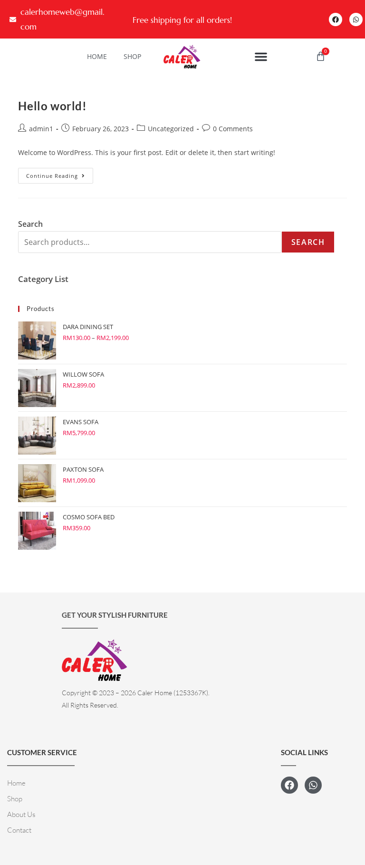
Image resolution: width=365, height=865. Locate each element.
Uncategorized (171, 128)
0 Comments (233, 128)
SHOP (132, 56)
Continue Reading (59, 173)
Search (308, 242)
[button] (261, 57)
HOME (97, 56)
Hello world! (52, 106)
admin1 (41, 128)
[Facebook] (335, 19)
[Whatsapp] (356, 19)
